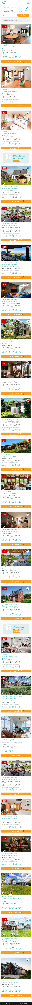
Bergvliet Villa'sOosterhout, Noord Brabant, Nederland (10, 656)
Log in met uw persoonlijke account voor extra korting (19, 156)
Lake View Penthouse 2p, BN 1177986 (11, 303)
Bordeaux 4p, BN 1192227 (8, 345)
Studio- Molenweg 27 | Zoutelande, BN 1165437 (11, 900)
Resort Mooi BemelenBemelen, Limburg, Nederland (10, 982)
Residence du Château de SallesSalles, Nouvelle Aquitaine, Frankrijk (11, 342)
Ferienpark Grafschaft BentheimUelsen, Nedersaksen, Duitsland (11, 420)
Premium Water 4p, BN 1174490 (9, 570)
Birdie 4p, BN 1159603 (7, 660)
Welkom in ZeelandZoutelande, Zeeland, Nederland (11, 897)
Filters (8, 1003)
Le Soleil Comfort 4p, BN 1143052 (9, 382)
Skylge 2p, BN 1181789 (7, 94)
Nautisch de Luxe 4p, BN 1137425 (10, 700)
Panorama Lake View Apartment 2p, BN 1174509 (11, 782)
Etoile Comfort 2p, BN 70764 (8, 495)
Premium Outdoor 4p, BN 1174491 (10, 607)
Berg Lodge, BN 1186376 (7, 984)
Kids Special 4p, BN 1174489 (8, 857)
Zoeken (23, 15)
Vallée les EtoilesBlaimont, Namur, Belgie (9, 380)
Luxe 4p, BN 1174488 (7, 533)
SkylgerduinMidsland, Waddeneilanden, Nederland (10, 47)
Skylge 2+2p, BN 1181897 (7, 137)
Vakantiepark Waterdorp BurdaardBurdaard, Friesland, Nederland (12, 697)
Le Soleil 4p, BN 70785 (7, 458)
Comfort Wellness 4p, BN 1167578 (10, 422)
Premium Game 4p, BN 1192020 (9, 941)
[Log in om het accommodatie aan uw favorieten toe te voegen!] (3, 42)
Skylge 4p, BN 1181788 (7, 50)
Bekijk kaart (25, 1003)
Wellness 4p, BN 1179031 (8, 190)
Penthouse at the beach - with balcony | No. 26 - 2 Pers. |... (10, 740)
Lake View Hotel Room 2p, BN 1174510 (11, 820)
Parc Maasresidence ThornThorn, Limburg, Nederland (9, 187)
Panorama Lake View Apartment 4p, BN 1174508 (11, 228)
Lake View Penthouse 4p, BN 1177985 (11, 266)
